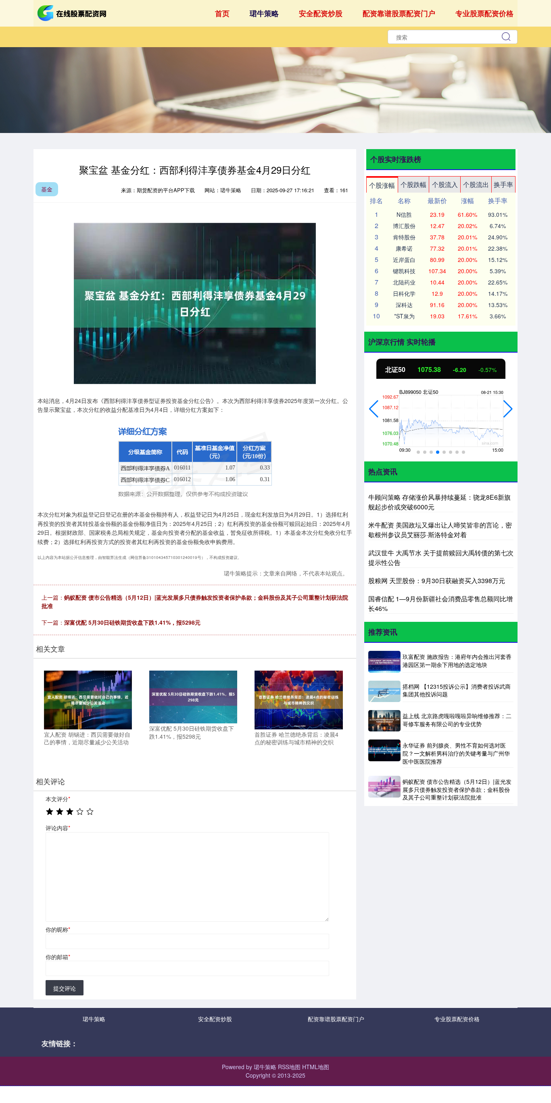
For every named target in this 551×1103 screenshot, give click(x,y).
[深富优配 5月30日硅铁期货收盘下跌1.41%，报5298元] (193, 696)
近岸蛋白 (404, 259)
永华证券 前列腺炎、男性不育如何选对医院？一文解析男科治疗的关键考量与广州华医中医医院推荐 (456, 753)
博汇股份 (404, 226)
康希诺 (404, 248)
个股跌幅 (413, 184)
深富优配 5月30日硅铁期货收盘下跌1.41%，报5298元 (132, 622)
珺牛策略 (264, 13)
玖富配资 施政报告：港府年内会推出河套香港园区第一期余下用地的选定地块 (457, 660)
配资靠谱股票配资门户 (399, 13)
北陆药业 (404, 282)
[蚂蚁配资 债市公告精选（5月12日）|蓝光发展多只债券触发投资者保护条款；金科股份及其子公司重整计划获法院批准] (384, 790)
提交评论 (64, 988)
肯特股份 (404, 237)
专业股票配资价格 (484, 13)
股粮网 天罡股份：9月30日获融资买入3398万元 (436, 580)
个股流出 (476, 184)
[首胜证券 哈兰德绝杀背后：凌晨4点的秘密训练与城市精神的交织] (298, 699)
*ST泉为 (404, 316)
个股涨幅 (382, 185)
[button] (373, 409)
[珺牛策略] (73, 12)
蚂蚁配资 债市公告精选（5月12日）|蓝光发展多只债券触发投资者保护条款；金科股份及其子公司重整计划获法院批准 (457, 789)
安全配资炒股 (320, 13)
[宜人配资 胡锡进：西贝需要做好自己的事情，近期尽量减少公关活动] (88, 699)
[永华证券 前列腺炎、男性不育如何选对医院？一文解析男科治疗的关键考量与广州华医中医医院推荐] (384, 753)
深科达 (404, 305)
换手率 (503, 184)
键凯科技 (404, 271)
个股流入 (445, 184)
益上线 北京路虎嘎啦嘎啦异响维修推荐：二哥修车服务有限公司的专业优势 (457, 720)
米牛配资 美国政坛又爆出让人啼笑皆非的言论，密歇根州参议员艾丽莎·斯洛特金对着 (440, 529)
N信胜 (404, 214)
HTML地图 (315, 1067)
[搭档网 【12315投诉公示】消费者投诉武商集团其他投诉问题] (384, 691)
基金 (46, 189)
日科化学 (404, 293)
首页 (222, 13)
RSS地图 (289, 1067)
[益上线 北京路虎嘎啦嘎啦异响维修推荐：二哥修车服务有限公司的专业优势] (384, 720)
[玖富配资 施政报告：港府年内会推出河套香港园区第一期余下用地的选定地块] (384, 661)
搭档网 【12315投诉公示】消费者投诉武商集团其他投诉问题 (457, 690)
